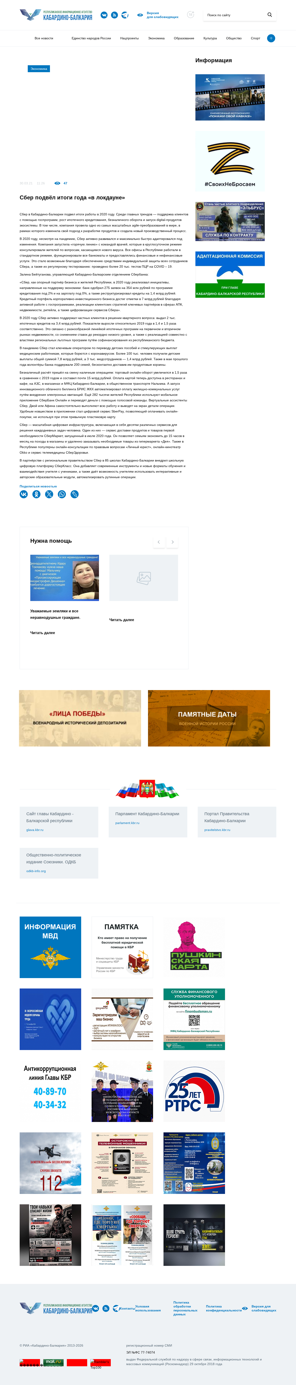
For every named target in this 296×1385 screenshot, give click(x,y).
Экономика (156, 38)
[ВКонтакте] (24, 497)
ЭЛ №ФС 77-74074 (140, 1352)
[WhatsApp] (62, 497)
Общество (234, 38)
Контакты (127, 1308)
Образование (184, 38)
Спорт (255, 38)
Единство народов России (91, 38)
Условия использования (148, 1308)
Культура (210, 38)
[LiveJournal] (75, 497)
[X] (49, 497)
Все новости (44, 38)
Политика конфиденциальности (224, 1308)
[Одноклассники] (37, 497)
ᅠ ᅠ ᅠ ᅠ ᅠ (162, 1308)
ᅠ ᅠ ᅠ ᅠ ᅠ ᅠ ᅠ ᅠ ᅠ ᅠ (168, 1308)
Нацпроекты (129, 38)
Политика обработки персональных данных (185, 1308)
